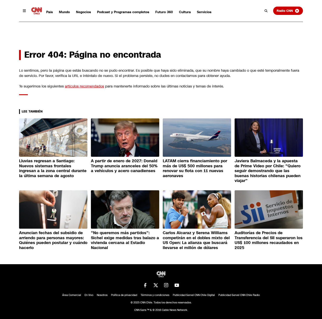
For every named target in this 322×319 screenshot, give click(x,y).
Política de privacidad (124, 295)
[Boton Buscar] (266, 10)
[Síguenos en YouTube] (176, 285)
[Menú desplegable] (24, 10)
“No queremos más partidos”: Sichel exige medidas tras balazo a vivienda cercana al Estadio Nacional (125, 240)
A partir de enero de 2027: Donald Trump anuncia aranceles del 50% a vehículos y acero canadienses (124, 166)
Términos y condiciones (155, 295)
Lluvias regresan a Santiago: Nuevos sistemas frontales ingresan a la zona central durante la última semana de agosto (53, 168)
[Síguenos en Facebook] (145, 285)
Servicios (204, 12)
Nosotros (102, 295)
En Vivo (89, 295)
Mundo (64, 12)
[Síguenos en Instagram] (166, 285)
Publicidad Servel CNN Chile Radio (239, 295)
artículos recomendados (84, 86)
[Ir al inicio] (36, 10)
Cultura (185, 12)
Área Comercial (71, 295)
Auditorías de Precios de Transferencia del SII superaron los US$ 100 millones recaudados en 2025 (269, 240)
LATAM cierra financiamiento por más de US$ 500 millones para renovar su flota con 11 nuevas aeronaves (195, 168)
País (49, 12)
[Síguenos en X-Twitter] (155, 285)
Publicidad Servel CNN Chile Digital (194, 295)
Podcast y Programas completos (123, 12)
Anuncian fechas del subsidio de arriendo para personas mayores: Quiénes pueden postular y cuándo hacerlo (53, 240)
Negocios (83, 12)
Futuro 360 (164, 12)
